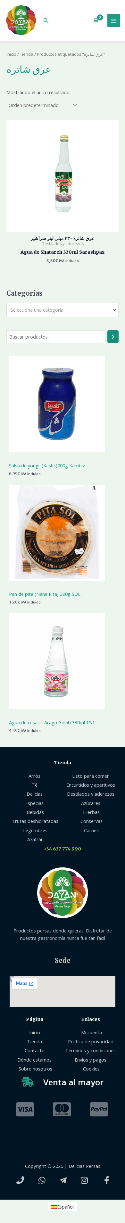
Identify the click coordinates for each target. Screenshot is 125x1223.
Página (34, 1019)
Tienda (26, 54)
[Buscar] (113, 336)
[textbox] (60, 310)
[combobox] (62, 310)
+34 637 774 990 (62, 849)
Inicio (11, 54)
